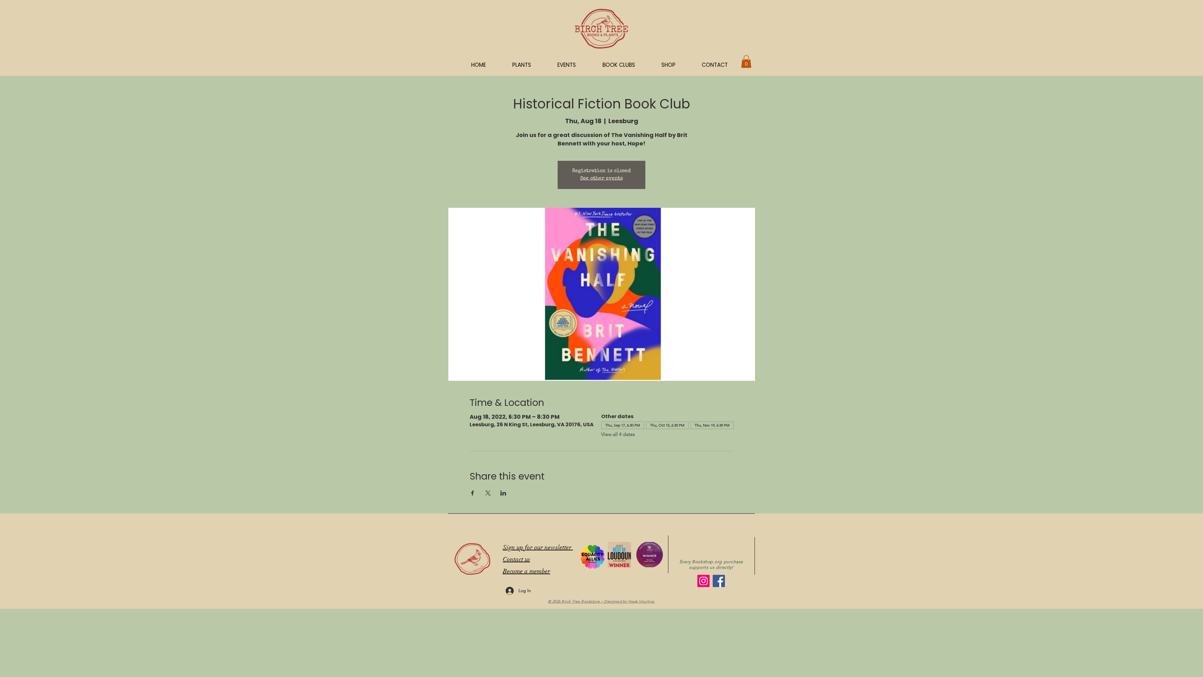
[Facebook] (719, 581)
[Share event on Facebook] (473, 493)
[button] (668, 65)
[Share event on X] (488, 493)
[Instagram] (703, 581)
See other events (601, 178)
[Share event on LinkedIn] (503, 493)
